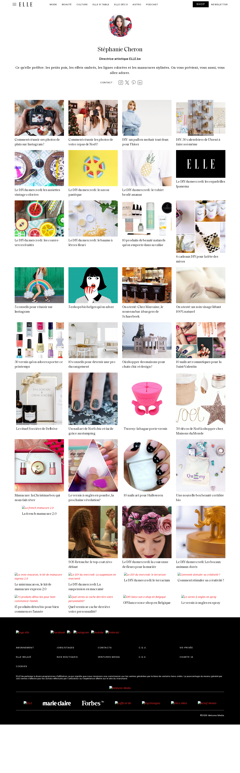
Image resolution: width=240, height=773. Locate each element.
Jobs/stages (65, 647)
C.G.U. (143, 647)
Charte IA (186, 656)
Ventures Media (109, 656)
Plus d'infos (134, 678)
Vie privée (186, 647)
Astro (137, 4)
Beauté (67, 4)
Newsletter (219, 4)
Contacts (105, 647)
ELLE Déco (121, 4)
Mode (53, 4)
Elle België (23, 656)
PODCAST (152, 4)
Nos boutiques (67, 656)
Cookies (21, 666)
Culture (82, 4)
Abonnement (25, 647)
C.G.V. (142, 656)
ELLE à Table (101, 4)
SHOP (200, 4)
